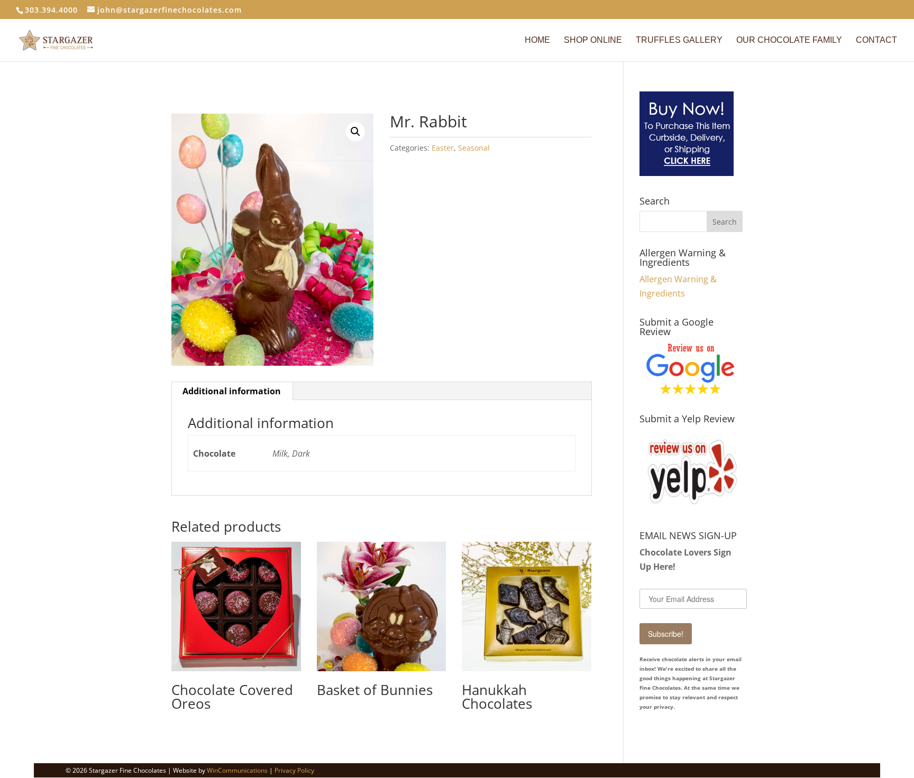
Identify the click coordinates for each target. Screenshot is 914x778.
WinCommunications (237, 770)
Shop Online (593, 40)
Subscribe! (665, 633)
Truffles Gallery (679, 40)
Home (537, 40)
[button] (355, 131)
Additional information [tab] (231, 391)
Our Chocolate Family (789, 40)
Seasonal (474, 148)
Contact (876, 40)
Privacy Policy (294, 770)
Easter (443, 148)
